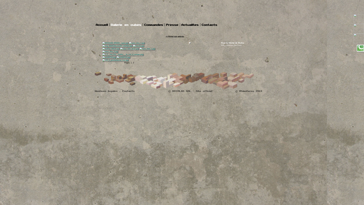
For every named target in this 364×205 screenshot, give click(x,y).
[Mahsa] (110, 49)
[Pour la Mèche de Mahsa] (115, 43)
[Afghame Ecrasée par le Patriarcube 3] (110, 52)
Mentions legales (106, 91)
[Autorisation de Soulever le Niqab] (117, 46)
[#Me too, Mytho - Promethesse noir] (115, 60)
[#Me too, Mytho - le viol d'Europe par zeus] (122, 54)
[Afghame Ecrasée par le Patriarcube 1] (147, 49)
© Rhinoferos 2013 (248, 91)
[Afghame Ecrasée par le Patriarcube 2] (129, 49)
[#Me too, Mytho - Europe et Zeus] (109, 57)
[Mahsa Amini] (138, 46)
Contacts (128, 91)
